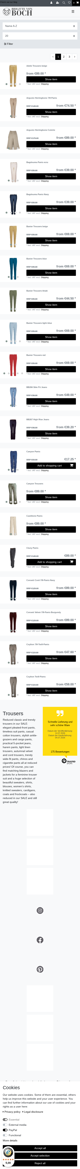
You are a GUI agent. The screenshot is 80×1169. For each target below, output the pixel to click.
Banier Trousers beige (37, 226)
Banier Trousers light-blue (39, 323)
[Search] (64, 3)
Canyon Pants (33, 451)
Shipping (45, 84)
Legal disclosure (33, 1111)
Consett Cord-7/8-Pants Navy (40, 580)
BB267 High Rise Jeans (37, 419)
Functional (15, 1135)
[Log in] (51, 3)
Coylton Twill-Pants (36, 677)
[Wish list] (69, 3)
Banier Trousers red (36, 355)
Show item (51, 79)
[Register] (58, 3)
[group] (13, 76)
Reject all (40, 1163)
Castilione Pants (34, 516)
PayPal (13, 1130)
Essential (14, 1119)
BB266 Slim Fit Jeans (36, 387)
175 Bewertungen (60, 751)
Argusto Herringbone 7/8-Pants (41, 98)
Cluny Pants (32, 548)
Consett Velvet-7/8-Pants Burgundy (43, 612)
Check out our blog (8, 2)
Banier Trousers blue (36, 259)
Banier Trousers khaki (37, 291)
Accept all (40, 1148)
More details (10, 1140)
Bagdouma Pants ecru (37, 162)
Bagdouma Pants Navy (37, 194)
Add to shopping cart (49, 465)
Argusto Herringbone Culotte (40, 130)
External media (17, 1124)
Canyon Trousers (34, 483)
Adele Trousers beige (36, 66)
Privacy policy (12, 1111)
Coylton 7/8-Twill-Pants (37, 644)
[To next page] (74, 57)
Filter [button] (10, 43)
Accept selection (40, 1155)
